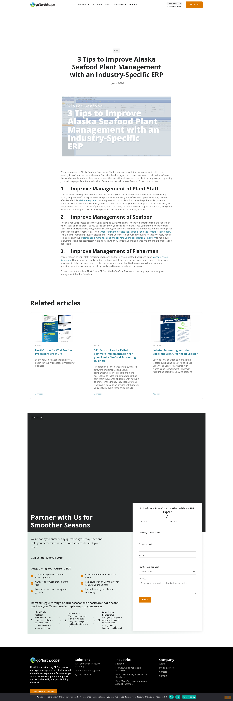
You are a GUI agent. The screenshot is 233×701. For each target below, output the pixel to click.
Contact (163, 675)
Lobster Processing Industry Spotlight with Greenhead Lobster (175, 352)
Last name (173, 521)
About (132, 4)
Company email (145, 544)
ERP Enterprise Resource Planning (87, 665)
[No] (228, 697)
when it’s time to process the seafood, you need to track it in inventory (135, 231)
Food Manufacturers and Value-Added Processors (131, 682)
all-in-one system (87, 200)
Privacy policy (189, 697)
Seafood (119, 663)
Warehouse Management (88, 670)
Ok (171, 697)
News (116, 50)
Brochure (39, 346)
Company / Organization (149, 533)
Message (143, 578)
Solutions (83, 4)
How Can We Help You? (149, 567)
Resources (119, 4)
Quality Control (83, 674)
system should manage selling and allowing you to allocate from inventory (118, 237)
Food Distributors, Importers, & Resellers (131, 676)
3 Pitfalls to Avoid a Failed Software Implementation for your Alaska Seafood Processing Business (115, 355)
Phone (141, 555)
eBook (96, 346)
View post (39, 394)
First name (143, 521)
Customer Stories (101, 4)
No (178, 697)
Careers (163, 671)
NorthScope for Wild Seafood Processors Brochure (54, 352)
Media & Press (166, 667)
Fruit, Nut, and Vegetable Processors (128, 669)
